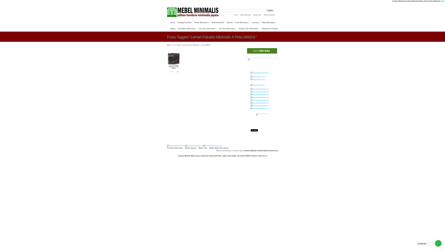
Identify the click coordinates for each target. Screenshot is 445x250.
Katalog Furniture (184, 22)
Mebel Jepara (190, 148)
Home (236, 15)
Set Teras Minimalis (227, 29)
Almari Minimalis (201, 22)
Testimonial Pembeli (269, 29)
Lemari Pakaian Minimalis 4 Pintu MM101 (174, 66)
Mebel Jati (203, 148)
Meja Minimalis (269, 22)
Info (177, 71)
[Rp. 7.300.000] (173, 64)
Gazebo (229, 22)
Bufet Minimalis (217, 22)
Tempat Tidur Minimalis (249, 29)
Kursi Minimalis (242, 22)
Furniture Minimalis (175, 148)
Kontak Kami (257, 15)
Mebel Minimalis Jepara (219, 148)
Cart (171, 71)
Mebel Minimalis (245, 15)
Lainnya (256, 22)
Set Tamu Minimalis (207, 29)
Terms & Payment (269, 15)
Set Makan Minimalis (187, 29)
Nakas (172, 29)
